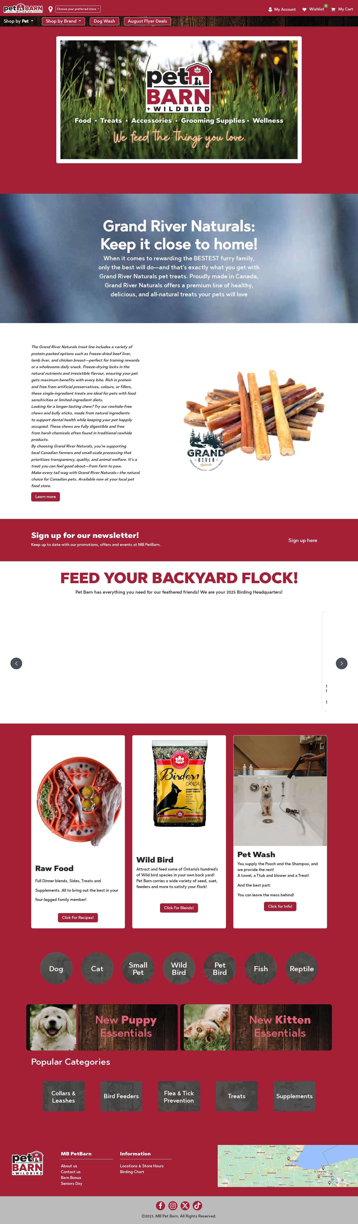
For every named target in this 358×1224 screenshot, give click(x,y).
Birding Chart (132, 1172)
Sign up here (302, 540)
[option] (179, 663)
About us (69, 1166)
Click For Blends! (179, 908)
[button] (282, 9)
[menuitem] (18, 21)
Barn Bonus (71, 1177)
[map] (278, 1165)
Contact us (71, 1172)
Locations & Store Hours (142, 1166)
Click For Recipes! (78, 917)
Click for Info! (280, 906)
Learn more (45, 496)
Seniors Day (71, 1183)
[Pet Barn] (28, 1162)
